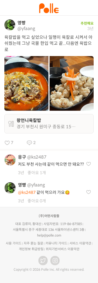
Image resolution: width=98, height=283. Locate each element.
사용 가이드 (14, 243)
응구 (22, 157)
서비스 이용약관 (80, 243)
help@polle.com (49, 235)
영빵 (21, 23)
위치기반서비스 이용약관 (62, 249)
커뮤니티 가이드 (56, 243)
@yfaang (26, 28)
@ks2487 (37, 157)
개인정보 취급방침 (31, 249)
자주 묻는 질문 (33, 243)
